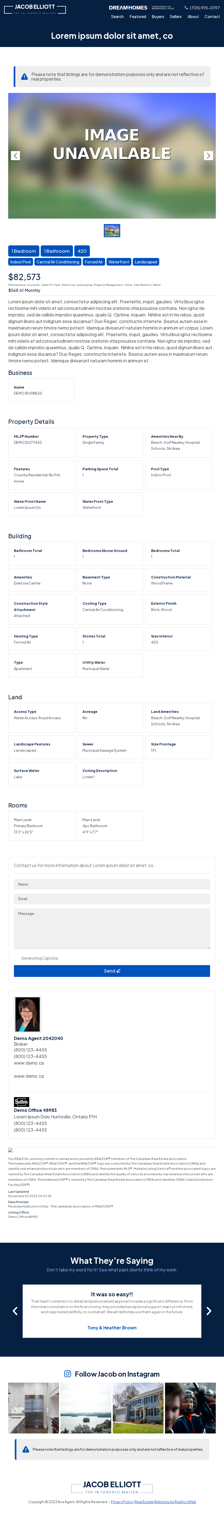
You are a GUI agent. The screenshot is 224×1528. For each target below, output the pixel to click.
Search (117, 16)
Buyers (158, 16)
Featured (138, 16)
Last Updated (18, 1191)
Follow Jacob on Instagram (117, 1373)
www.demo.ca (29, 1063)
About (193, 16)
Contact (212, 16)
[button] (15, 1311)
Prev (15, 155)
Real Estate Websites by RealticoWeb (165, 1502)
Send (110, 971)
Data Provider (18, 1202)
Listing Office (18, 1212)
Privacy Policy (122, 1502)
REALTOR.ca (23, 1158)
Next (208, 155)
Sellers (176, 16)
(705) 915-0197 (205, 7)
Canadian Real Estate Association (161, 1158)
